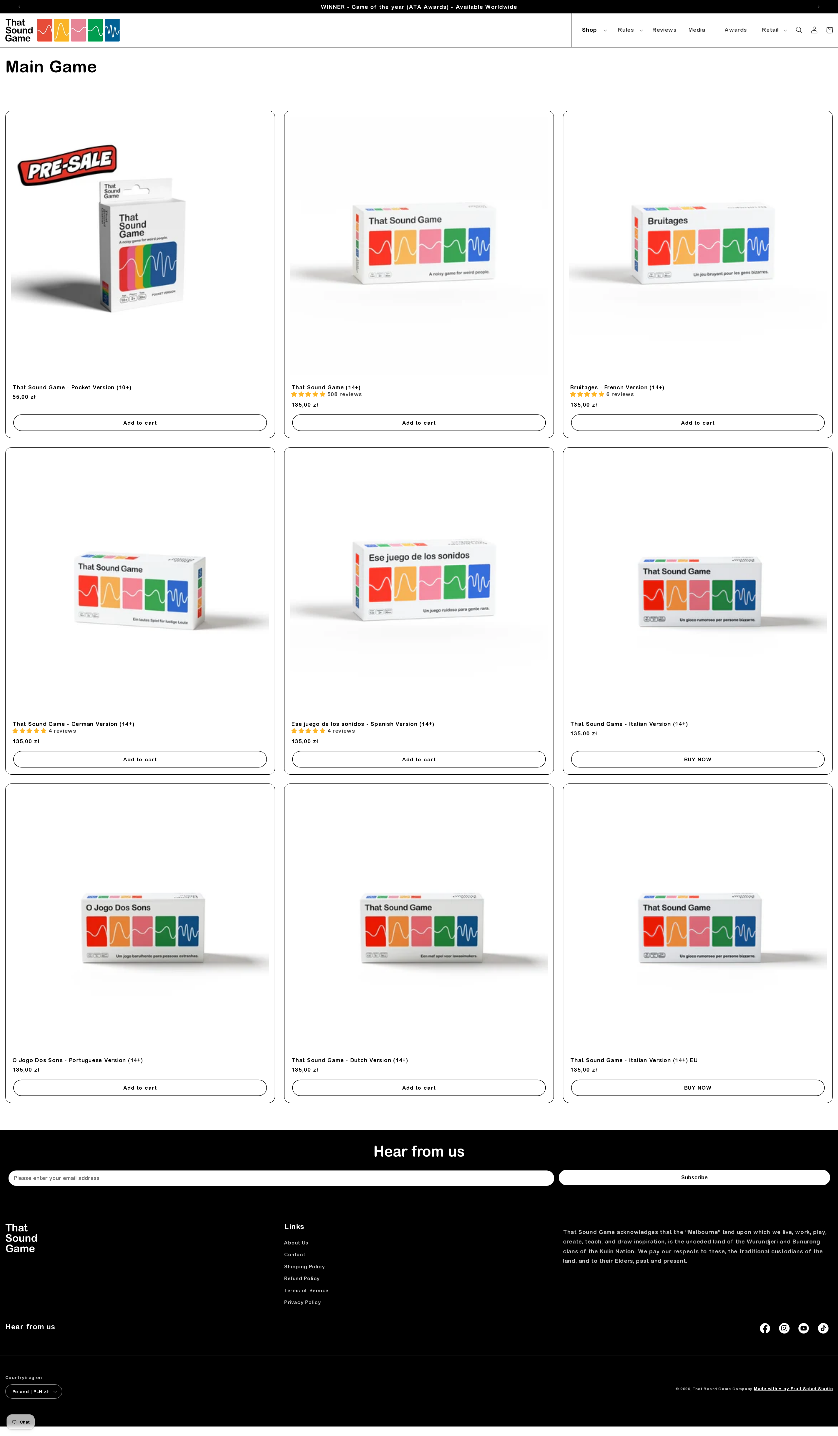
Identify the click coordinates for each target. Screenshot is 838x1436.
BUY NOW (698, 759)
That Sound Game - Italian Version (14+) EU (634, 1060)
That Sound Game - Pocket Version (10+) (72, 387)
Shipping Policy (304, 1266)
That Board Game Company (722, 1389)
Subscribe (694, 1177)
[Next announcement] (818, 6)
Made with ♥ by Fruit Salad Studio (793, 1388)
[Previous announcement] (19, 6)
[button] (593, 29)
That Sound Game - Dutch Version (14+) (349, 1060)
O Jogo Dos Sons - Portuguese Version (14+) (77, 1060)
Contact (294, 1254)
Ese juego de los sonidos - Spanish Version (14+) (362, 724)
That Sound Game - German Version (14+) (73, 724)
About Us (296, 1242)
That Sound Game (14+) (326, 387)
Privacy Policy (302, 1302)
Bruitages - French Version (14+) (617, 387)
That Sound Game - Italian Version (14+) (629, 724)
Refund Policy (302, 1278)
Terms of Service (306, 1290)
